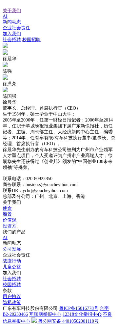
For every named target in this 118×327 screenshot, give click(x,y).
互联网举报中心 (45, 314)
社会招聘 (12, 39)
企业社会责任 (16, 27)
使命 (7, 208)
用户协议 (12, 296)
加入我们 (12, 33)
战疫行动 (12, 261)
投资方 (9, 226)
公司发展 (12, 249)
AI (5, 16)
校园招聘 (31, 39)
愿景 (7, 214)
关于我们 (12, 10)
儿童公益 (12, 266)
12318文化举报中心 (82, 314)
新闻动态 (12, 21)
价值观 (9, 220)
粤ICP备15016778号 (78, 308)
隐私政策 (12, 302)
